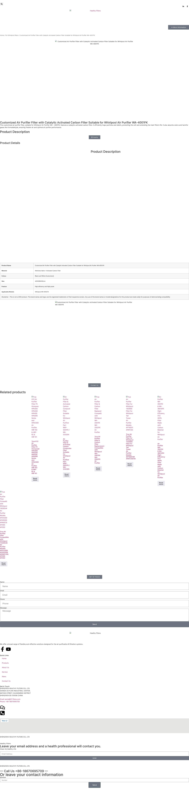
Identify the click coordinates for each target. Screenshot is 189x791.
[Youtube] (8, 649)
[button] (1, 4)
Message (3, 608)
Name (2, 582)
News (4, 676)
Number (3, 777)
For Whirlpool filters (11, 35)
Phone (2, 599)
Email (2, 590)
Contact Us (6, 681)
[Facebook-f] (2, 649)
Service (4, 672)
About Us (5, 667)
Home (2, 35)
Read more (35, 479)
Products (5, 663)
